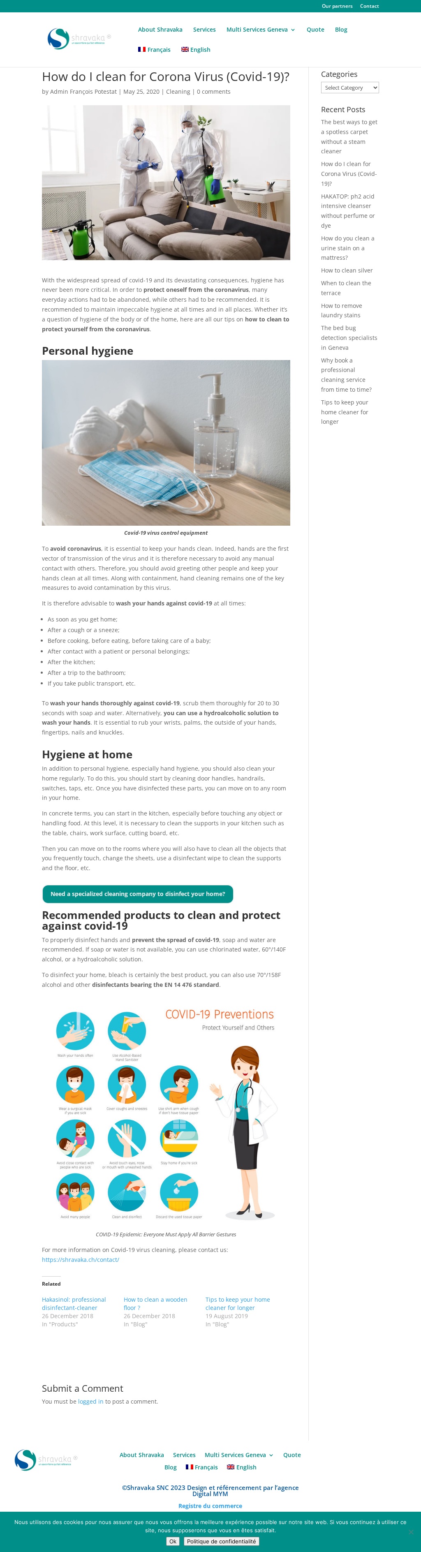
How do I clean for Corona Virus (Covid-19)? (349, 173)
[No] (411, 1532)
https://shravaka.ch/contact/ (80, 1259)
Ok (172, 1541)
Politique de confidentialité (221, 1541)
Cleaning (178, 91)
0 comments (214, 91)
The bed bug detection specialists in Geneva (349, 337)
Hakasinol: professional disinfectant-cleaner (74, 1304)
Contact (369, 6)
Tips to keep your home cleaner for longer (238, 1304)
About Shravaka (160, 30)
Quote (315, 30)
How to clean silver (347, 270)
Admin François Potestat (83, 91)
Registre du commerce (210, 1506)
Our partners (337, 6)
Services (204, 30)
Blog (341, 30)
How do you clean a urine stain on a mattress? (348, 248)
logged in (91, 1401)
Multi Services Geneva (257, 30)
